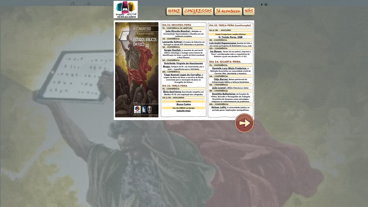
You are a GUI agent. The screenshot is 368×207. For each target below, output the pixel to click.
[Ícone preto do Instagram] (266, 4)
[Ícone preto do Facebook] (261, 4)
